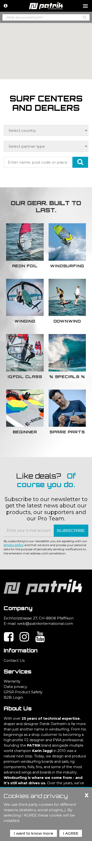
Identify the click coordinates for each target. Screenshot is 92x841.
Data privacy (15, 686)
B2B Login (13, 697)
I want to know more (33, 833)
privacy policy (14, 545)
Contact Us (14, 660)
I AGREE (70, 833)
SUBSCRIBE (71, 530)
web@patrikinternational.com (45, 623)
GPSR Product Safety (23, 692)
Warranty (12, 681)
